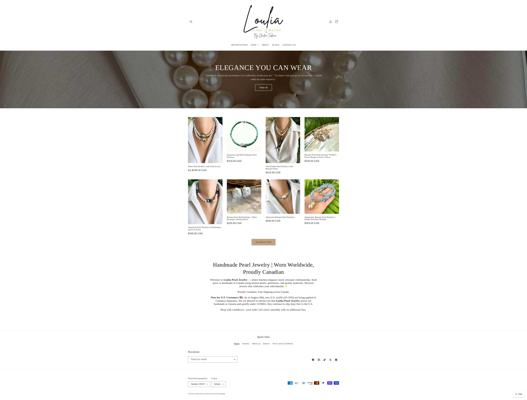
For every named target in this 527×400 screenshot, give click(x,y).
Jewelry (245, 344)
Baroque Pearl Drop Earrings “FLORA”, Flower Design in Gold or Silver (321, 156)
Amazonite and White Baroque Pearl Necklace (242, 156)
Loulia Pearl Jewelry (202, 394)
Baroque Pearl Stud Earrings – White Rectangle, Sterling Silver (242, 218)
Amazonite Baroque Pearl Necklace (280, 217)
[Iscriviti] (234, 359)
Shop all (263, 87)
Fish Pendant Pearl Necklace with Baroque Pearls (279, 167)
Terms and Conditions (282, 344)
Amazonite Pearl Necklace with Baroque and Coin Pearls (204, 228)
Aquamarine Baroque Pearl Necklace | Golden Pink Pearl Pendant (320, 218)
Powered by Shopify (217, 394)
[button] (191, 22)
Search (266, 344)
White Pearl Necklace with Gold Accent (204, 166)
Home (236, 344)
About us (256, 344)
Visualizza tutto (263, 242)
